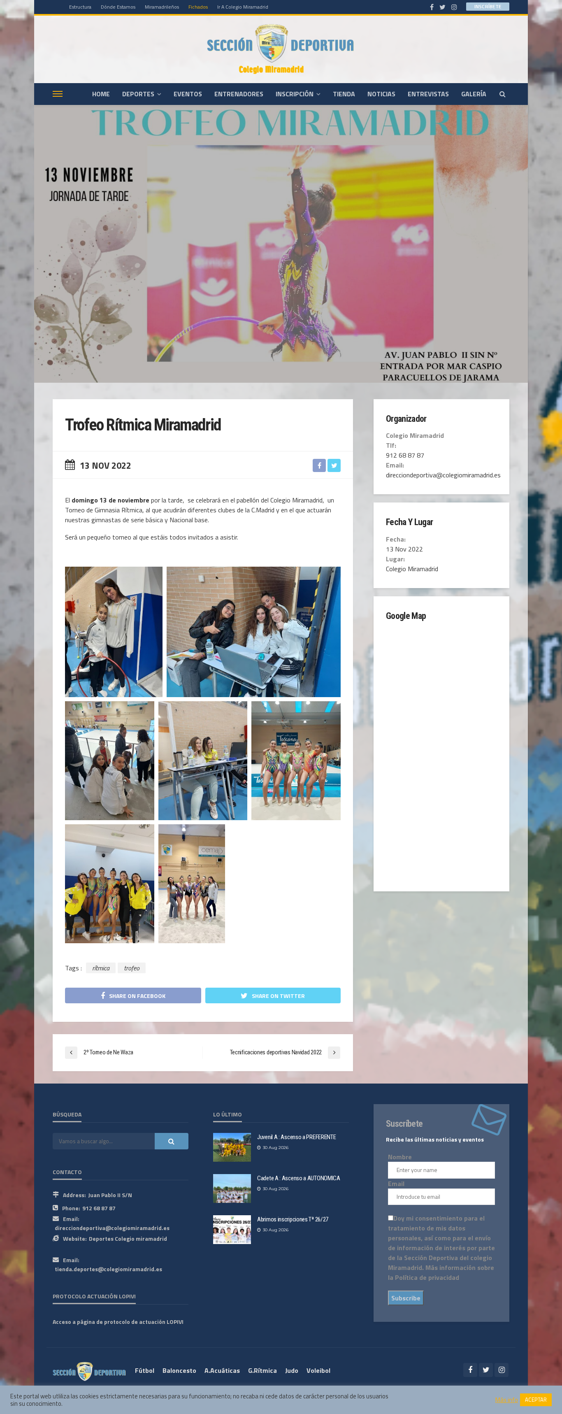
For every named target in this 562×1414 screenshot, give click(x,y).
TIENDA (344, 94)
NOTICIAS (381, 94)
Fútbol (144, 1370)
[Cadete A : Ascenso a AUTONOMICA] (232, 1188)
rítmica (100, 968)
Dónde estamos (118, 7)
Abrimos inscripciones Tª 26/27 (292, 1219)
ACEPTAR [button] (536, 1399)
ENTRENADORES (238, 94)
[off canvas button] (58, 94)
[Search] (502, 94)
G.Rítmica (262, 1370)
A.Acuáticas (222, 1370)
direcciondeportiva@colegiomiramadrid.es (112, 1227)
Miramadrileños (162, 7)
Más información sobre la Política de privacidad (441, 1272)
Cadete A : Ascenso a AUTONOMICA (298, 1178)
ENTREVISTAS (428, 94)
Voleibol (318, 1370)
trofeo (131, 968)
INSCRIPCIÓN (295, 94)
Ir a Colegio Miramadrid (242, 7)
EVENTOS (188, 94)
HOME (101, 94)
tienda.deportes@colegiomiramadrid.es (108, 1269)
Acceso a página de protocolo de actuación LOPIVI (118, 1321)
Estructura (80, 7)
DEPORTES (138, 94)
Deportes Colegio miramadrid (128, 1238)
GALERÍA (473, 94)
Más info (506, 1400)
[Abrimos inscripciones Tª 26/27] (232, 1229)
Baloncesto (179, 1370)
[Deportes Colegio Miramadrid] (281, 49)
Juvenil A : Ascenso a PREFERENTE (296, 1137)
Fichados (198, 7)
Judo (291, 1370)
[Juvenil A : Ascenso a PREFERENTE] (232, 1147)
